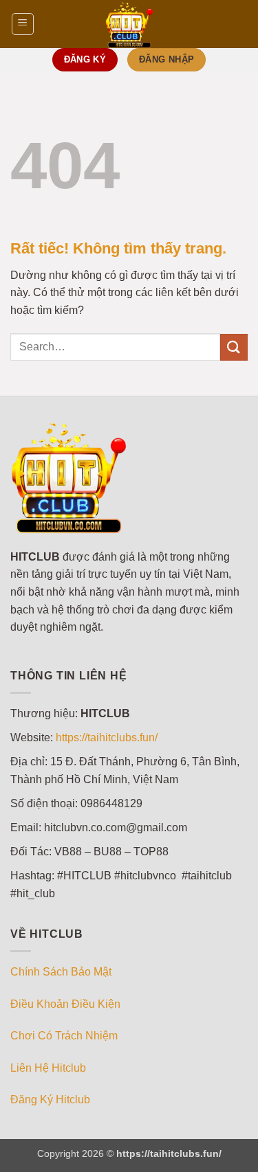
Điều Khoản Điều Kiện (65, 1004)
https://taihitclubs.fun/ (107, 737)
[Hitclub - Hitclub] (129, 24)
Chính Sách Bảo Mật (60, 972)
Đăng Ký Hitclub (50, 1099)
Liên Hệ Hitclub (48, 1068)
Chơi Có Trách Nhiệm (64, 1035)
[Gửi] (234, 347)
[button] (23, 24)
